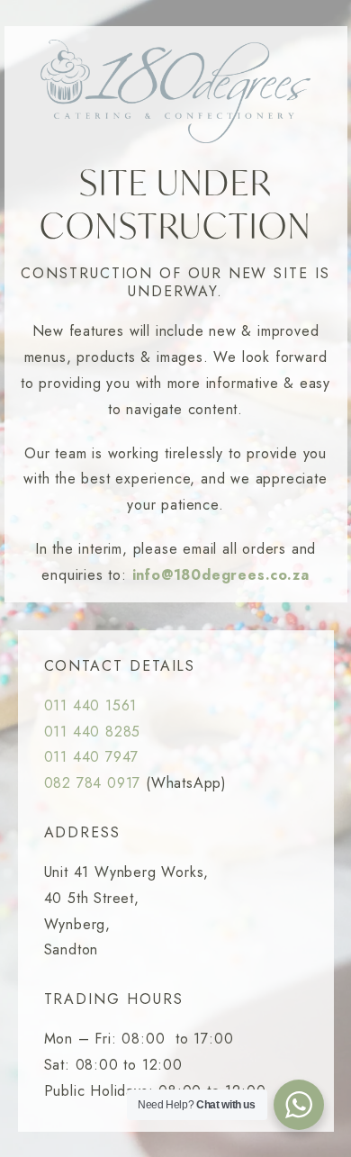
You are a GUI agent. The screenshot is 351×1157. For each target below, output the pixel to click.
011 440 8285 (92, 731)
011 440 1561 (91, 705)
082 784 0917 (92, 783)
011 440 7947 (92, 756)
